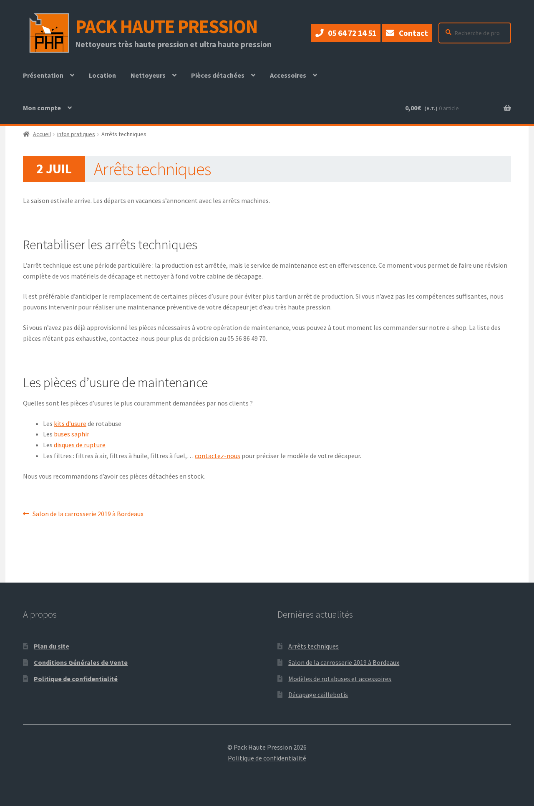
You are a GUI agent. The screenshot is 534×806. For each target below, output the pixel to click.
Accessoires (288, 75)
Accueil (42, 134)
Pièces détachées (217, 75)
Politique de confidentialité (76, 678)
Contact (413, 33)
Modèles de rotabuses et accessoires (339, 678)
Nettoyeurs (148, 75)
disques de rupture (80, 445)
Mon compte (42, 108)
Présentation (43, 75)
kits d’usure (70, 423)
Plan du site (51, 646)
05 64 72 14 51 (352, 33)
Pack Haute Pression (166, 26)
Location (106, 81)
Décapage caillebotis (318, 694)
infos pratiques (76, 134)
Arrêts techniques (313, 646)
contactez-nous (217, 455)
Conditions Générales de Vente (81, 662)
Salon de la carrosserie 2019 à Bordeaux (88, 514)
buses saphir (71, 434)
